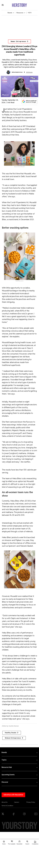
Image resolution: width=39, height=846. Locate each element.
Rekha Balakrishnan (17, 72)
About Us (5, 802)
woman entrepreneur (13, 738)
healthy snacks (10, 733)
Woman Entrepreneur (18, 41)
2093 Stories (29, 72)
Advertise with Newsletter (13, 795)
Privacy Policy (30, 802)
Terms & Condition (7, 806)
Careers (16, 802)
